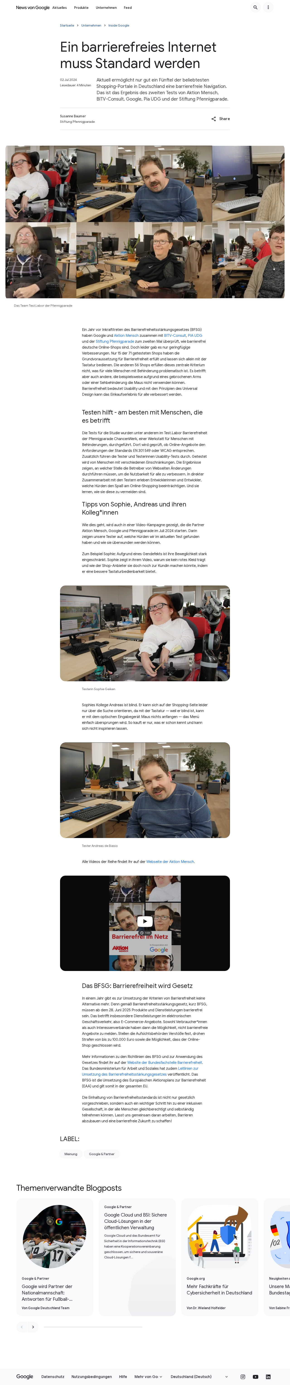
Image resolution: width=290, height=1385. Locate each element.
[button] (220, 118)
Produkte (81, 8)
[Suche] (255, 7)
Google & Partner (101, 1154)
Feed (128, 8)
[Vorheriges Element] (21, 1327)
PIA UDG (195, 335)
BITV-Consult (175, 335)
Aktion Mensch (126, 335)
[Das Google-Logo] (24, 1377)
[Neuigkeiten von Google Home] (33, 7)
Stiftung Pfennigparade (114, 341)
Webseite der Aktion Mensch (170, 862)
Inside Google (119, 25)
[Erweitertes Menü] (268, 7)
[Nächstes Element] (33, 1327)
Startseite (67, 25)
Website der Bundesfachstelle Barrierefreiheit (164, 1062)
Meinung (71, 1154)
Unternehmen (106, 8)
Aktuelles (59, 8)
